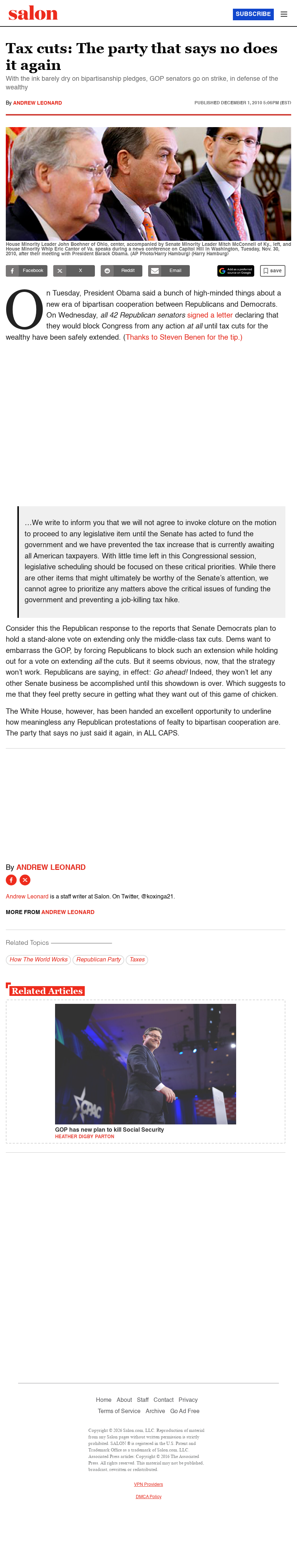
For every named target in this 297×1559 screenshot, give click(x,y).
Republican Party (98, 960)
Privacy (188, 1400)
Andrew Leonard (37, 103)
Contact (163, 1400)
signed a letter (210, 315)
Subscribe (253, 14)
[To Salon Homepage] (33, 12)
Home (104, 1400)
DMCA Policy (149, 1497)
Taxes (137, 960)
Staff (142, 1400)
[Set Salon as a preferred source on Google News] (235, 271)
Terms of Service (119, 1412)
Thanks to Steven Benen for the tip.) (184, 337)
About (124, 1400)
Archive (155, 1412)
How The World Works (38, 960)
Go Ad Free (185, 1412)
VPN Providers (148, 1485)
